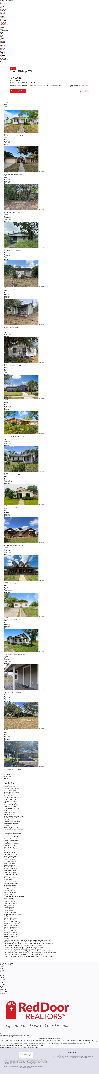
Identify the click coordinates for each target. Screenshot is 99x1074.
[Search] (4, 109)
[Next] (87, 91)
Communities (4, 30)
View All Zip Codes (17, 91)
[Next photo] (94, 122)
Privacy (2, 984)
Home (1, 966)
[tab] (49, 103)
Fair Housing (4, 991)
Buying (2, 32)
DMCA (2, 988)
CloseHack (12, 1036)
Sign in (6, 22)
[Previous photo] (5, 122)
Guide (1, 29)
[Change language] (1, 2)
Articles (2, 36)
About (1, 35)
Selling (2, 33)
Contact (2, 38)
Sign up (2, 22)
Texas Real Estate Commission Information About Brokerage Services (22, 1045)
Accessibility (4, 989)
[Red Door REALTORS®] (37, 1031)
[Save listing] (39, 133)
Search (2, 27)
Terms (2, 986)
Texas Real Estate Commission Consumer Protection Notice (19, 1047)
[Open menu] (0, 61)
